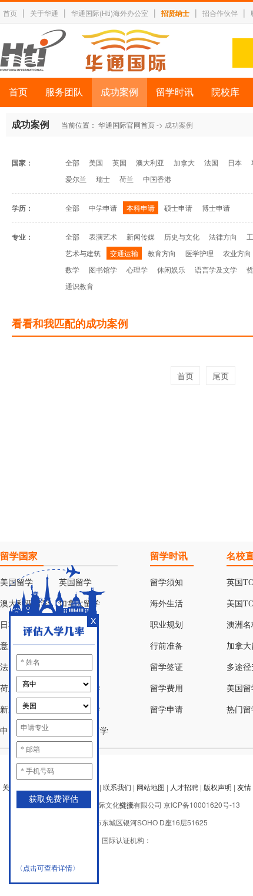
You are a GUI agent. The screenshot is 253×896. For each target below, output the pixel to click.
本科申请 (140, 208)
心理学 (137, 269)
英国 (119, 162)
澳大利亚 (150, 162)
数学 (72, 269)
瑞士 (103, 179)
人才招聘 (184, 787)
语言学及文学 (216, 269)
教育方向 (162, 253)
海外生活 (166, 603)
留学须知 (166, 582)
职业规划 (166, 624)
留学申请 (166, 709)
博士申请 (216, 208)
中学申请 (103, 208)
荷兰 (126, 179)
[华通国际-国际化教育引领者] (84, 50)
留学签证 (166, 667)
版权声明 (218, 787)
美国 (96, 162)
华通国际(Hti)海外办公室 (109, 13)
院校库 (225, 92)
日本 (235, 162)
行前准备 (166, 646)
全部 (72, 162)
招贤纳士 (175, 13)
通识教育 (79, 286)
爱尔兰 (75, 179)
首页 (10, 13)
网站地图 (151, 787)
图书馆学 (103, 269)
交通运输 (124, 253)
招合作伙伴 (220, 13)
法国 (211, 162)
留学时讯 (175, 92)
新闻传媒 (140, 236)
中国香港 (157, 179)
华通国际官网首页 (126, 125)
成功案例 (119, 92)
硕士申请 (178, 208)
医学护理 (199, 253)
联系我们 (117, 787)
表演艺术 (103, 236)
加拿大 (184, 162)
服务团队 (64, 92)
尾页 (220, 375)
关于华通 (44, 13)
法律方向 (223, 236)
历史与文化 (181, 236)
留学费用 (166, 688)
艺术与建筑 (83, 253)
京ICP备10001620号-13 (202, 804)
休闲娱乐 (171, 269)
